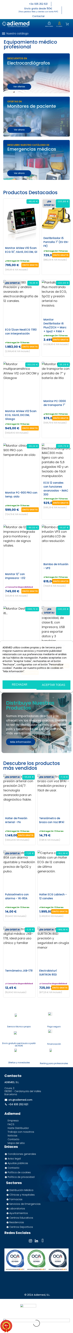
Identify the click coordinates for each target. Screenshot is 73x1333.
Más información (12, 676)
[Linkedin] (36, 1241)
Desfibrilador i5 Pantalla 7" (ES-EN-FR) (56, 242)
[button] (67, 33)
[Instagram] (30, 1241)
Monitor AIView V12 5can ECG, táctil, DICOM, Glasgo (20, 415)
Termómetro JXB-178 (19, 970)
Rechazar (19, 684)
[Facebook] (42, 1241)
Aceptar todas (53, 684)
